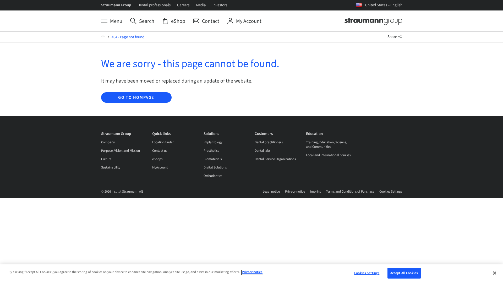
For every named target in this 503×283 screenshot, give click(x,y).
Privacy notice (295, 191)
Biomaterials (213, 159)
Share (392, 37)
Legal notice (271, 191)
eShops (157, 159)
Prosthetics (211, 150)
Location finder (163, 142)
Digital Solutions (215, 167)
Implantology (213, 142)
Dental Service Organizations (275, 159)
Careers (183, 5)
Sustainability (110, 167)
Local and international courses (328, 155)
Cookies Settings (390, 191)
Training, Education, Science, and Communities (326, 144)
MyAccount (160, 167)
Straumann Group (116, 5)
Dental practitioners (269, 142)
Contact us (159, 150)
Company (108, 142)
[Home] (103, 37)
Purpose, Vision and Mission (120, 150)
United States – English (383, 5)
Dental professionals (154, 5)
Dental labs (262, 150)
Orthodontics (213, 175)
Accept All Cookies (404, 273)
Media (201, 5)
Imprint (315, 191)
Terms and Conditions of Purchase (350, 191)
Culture (106, 159)
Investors (219, 5)
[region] (251, 273)
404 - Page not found (128, 37)
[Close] (494, 273)
